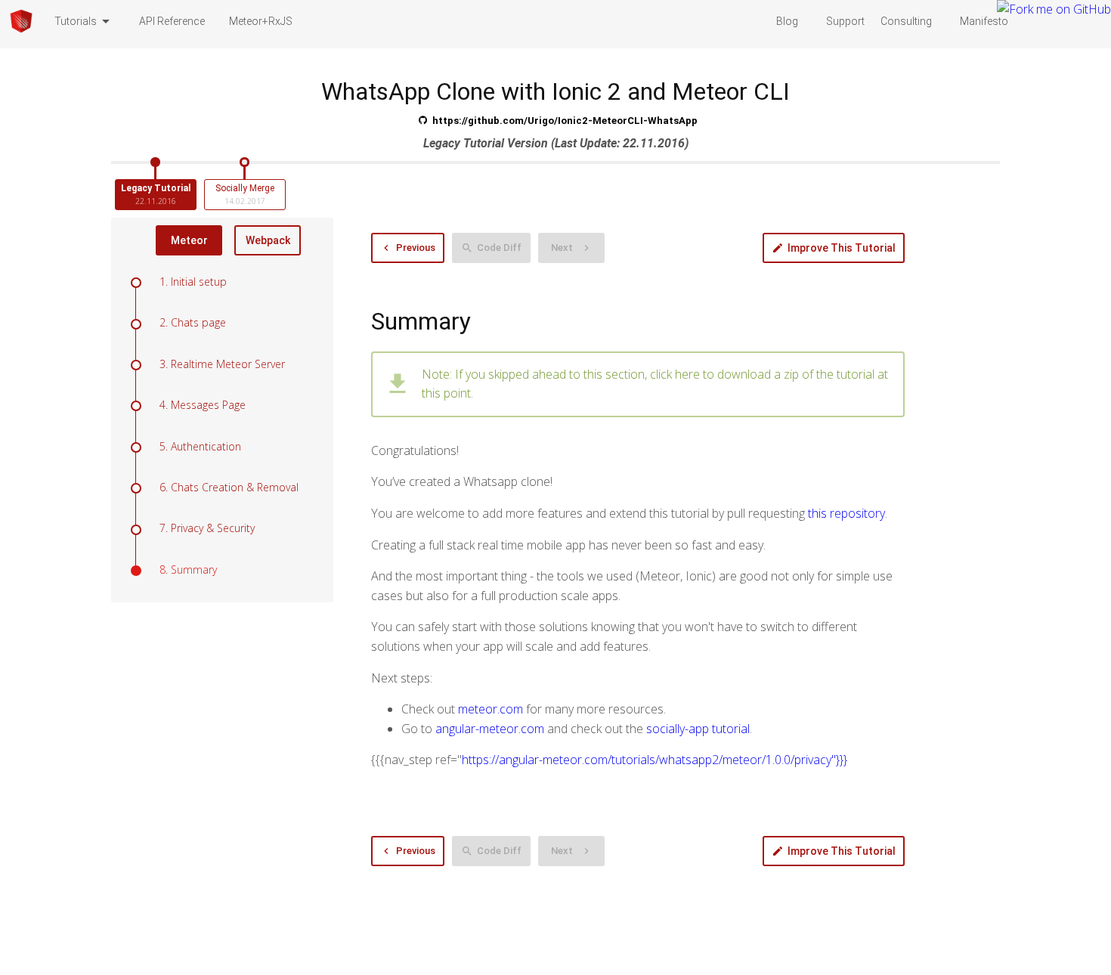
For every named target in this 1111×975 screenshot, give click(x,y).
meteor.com (490, 709)
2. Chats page (192, 322)
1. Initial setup (193, 281)
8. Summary (188, 569)
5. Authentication (200, 446)
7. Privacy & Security (207, 528)
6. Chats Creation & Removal (229, 487)
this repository (846, 513)
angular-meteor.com (489, 728)
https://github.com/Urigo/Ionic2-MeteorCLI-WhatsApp (565, 120)
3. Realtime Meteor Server (222, 364)
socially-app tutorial (698, 728)
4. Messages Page (202, 405)
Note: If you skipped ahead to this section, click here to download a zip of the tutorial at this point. (655, 384)
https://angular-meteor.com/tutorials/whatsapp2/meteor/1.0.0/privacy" (654, 759)
